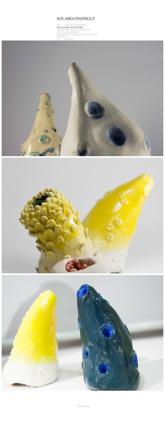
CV (58, 39)
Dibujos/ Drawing (75, 25)
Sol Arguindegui (76, 18)
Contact (69, 39)
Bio (59, 25)
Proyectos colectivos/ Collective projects (77, 35)
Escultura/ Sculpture (70, 27)
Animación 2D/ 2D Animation (73, 29)
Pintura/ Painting (68, 32)
